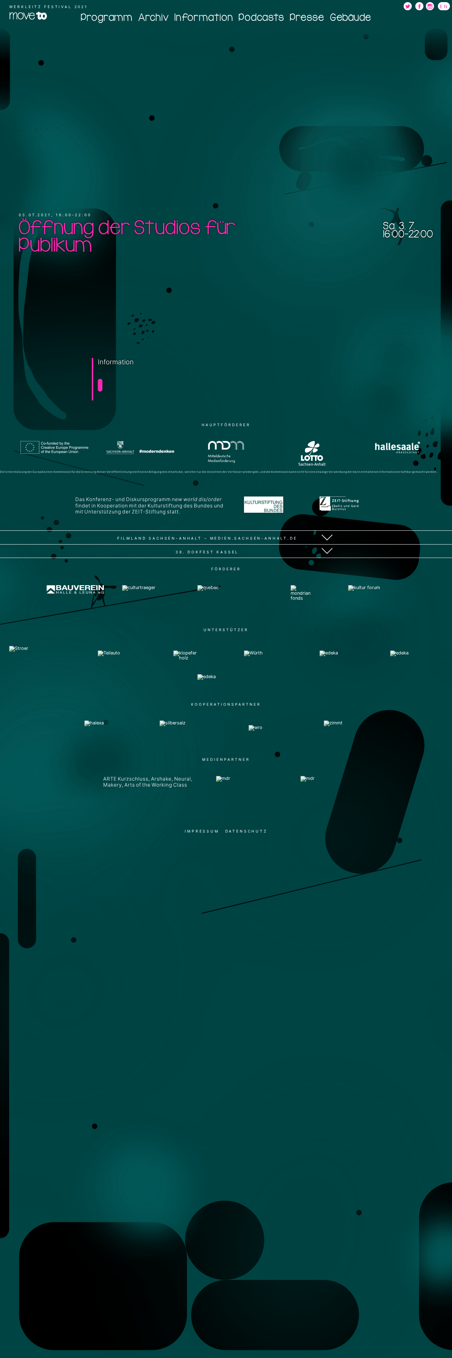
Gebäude (350, 17)
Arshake (161, 779)
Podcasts (261, 17)
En (444, 6)
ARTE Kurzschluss (125, 779)
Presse (307, 17)
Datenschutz (246, 831)
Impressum (202, 831)
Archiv (153, 17)
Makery (112, 785)
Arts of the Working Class (155, 785)
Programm (106, 17)
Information (203, 17)
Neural (182, 779)
